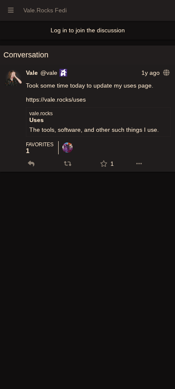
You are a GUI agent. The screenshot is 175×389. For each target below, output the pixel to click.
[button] (31, 163)
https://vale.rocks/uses (56, 99)
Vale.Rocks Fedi (45, 10)
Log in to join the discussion (88, 30)
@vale (48, 72)
